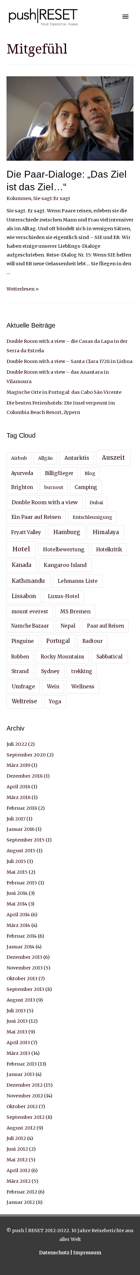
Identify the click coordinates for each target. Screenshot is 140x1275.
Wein (53, 686)
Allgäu (45, 458)
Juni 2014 (17, 893)
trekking (81, 671)
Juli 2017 (16, 819)
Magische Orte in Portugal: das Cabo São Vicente (64, 392)
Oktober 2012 (22, 1106)
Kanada (21, 565)
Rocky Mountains (62, 657)
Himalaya (106, 532)
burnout (53, 487)
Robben (20, 657)
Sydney (50, 671)
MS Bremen (75, 611)
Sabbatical (109, 656)
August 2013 (21, 1000)
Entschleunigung (92, 517)
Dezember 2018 (25, 776)
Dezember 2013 (24, 957)
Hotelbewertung (63, 549)
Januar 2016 (21, 829)
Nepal (68, 626)
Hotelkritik (109, 550)
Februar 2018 (22, 808)
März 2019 (18, 765)
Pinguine (22, 641)
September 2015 (26, 840)
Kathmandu (28, 580)
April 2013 (18, 1042)
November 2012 (25, 1096)
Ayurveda (22, 473)
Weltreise (24, 701)
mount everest (29, 611)
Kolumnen (19, 198)
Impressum (87, 1253)
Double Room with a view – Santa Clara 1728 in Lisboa (70, 361)
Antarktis (76, 458)
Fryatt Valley (26, 532)
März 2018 (19, 797)
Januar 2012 (21, 1202)
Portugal (58, 640)
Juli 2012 (16, 1138)
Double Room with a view (45, 502)
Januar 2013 (21, 1074)
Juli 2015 (16, 861)
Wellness (82, 686)
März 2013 (18, 1053)
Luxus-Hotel (63, 596)
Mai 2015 (17, 872)
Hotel (21, 549)
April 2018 (18, 787)
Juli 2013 (16, 1011)
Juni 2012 (17, 1149)
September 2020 (26, 755)
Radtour (92, 641)
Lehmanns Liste (78, 581)
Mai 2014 (17, 904)
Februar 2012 (22, 1192)
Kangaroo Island (65, 565)
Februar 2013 (22, 1064)
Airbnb (19, 458)
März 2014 (18, 925)
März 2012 (19, 1181)
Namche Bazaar (30, 626)
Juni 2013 (17, 1021)
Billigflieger (59, 473)
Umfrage (23, 686)
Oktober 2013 (22, 978)
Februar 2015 (22, 883)
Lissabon (24, 596)
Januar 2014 (21, 947)
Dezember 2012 (25, 1085)
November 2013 (25, 968)
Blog (90, 473)
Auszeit (113, 457)
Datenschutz (54, 1253)
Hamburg (66, 532)
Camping (86, 487)
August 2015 (21, 851)
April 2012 (18, 1170)
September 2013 (25, 989)
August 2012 (21, 1128)
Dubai (96, 503)
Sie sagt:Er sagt (51, 198)
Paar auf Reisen (105, 626)
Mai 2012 (17, 1160)
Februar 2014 (22, 936)
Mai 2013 (17, 1032)
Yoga (55, 701)
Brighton (22, 487)
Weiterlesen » (23, 289)
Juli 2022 (17, 744)
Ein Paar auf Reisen (36, 517)
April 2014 (18, 915)
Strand (20, 671)
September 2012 (26, 1117)
